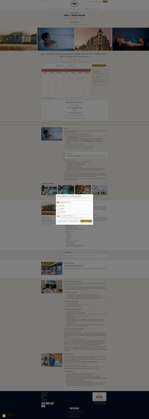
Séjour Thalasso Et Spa (53, 9)
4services (62, 210)
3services (62, 203)
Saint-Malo (93, 9)
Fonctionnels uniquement (62, 221)
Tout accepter (86, 221)
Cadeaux (99, 9)
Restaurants (86, 9)
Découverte (62, 9)
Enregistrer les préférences (74, 221)
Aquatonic (79, 9)
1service (62, 206)
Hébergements (72, 9)
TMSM (91, 223)
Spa (67, 9)
